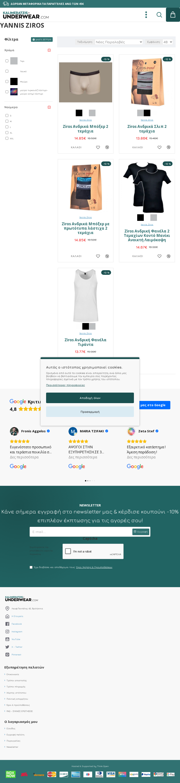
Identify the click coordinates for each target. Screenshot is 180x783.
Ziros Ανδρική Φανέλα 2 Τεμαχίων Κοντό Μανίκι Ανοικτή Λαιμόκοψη (147, 235)
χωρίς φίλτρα (43, 39)
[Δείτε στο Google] (14, 431)
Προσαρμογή (90, 411)
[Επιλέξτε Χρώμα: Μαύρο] (79, 112)
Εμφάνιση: (153, 41)
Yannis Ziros (85, 119)
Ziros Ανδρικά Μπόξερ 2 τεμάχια (85, 128)
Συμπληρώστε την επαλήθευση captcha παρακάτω (41, 550)
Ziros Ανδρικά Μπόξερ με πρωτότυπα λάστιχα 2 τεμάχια (86, 228)
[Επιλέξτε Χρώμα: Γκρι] (92, 112)
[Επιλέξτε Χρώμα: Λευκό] (85, 112)
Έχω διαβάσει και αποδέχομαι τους (73, 567)
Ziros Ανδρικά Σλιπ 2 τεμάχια (147, 128)
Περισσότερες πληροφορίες (65, 385)
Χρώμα (9, 50)
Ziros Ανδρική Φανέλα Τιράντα (85, 342)
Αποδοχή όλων (90, 398)
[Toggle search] (159, 15)
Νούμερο (11, 107)
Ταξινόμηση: (85, 41)
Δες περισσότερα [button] (24, 457)
